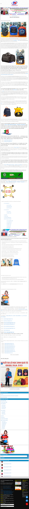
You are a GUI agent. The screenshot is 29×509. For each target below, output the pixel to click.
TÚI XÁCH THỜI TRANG (7, 217)
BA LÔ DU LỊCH (3, 408)
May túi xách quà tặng (4, 397)
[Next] (28, 376)
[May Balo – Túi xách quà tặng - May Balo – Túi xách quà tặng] (14, 3)
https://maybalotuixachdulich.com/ (9, 343)
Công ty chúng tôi (16, 147)
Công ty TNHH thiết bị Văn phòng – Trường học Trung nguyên (15, 181)
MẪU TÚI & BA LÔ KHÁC (4, 420)
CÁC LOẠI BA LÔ (3, 403)
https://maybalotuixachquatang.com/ (9, 324)
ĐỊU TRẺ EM (3, 428)
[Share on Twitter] (13, 354)
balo (13, 89)
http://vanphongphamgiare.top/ (9, 332)
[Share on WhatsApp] (11, 354)
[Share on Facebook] (12, 354)
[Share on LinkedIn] (18, 354)
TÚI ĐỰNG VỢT (9, 223)
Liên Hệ (2, 394)
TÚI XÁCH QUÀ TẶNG (4, 402)
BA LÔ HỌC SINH (4, 407)
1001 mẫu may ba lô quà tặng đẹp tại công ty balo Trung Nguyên (9, 395)
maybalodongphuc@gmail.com (8, 318)
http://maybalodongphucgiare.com (9, 322)
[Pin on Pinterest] (16, 354)
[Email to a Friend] (15, 354)
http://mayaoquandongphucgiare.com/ (9, 328)
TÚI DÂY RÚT (3, 427)
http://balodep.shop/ (7, 330)
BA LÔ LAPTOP (3, 406)
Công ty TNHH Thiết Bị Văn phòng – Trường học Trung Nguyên (13, 164)
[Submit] (28, 456)
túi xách (15, 89)
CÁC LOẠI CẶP (3, 410)
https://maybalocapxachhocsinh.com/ (10, 347)
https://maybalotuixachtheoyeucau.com (10, 351)
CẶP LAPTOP (9, 211)
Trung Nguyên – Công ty (16, 40)
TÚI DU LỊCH (3, 417)
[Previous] (0, 376)
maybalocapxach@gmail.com (8, 141)
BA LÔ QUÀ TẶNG (3, 400)
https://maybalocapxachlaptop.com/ (9, 344)
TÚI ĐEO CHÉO (3, 421)
